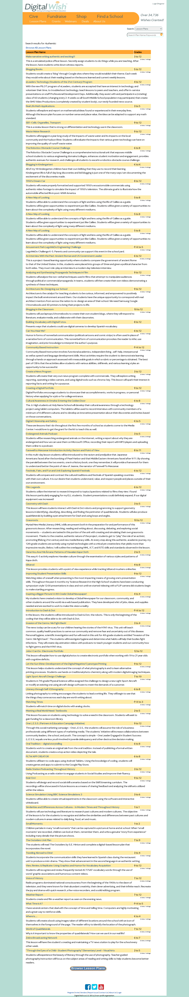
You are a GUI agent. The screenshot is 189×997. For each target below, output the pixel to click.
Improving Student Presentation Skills (46, 573)
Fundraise (56, 16)
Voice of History (34, 878)
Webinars (71, 21)
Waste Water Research (38, 131)
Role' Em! (31, 777)
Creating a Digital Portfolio (40, 388)
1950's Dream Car (35, 181)
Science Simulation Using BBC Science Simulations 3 (54, 794)
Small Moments (34, 823)
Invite (77, 992)
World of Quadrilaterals (38, 928)
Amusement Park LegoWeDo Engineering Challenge (53, 247)
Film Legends (33, 487)
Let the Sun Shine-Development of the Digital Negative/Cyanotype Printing (66, 663)
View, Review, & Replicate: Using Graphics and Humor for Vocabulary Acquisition (68, 865)
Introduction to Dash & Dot (40, 610)
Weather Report (34, 894)
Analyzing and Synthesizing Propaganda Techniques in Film (57, 272)
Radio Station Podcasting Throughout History (50, 769)
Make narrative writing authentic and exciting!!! (50, 56)
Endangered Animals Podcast (41, 433)
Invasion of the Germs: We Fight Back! (46, 623)
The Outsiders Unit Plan (38, 840)
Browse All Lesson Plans (38, 47)
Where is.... (31, 916)
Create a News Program (38, 371)
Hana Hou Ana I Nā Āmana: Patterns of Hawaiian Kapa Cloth (57, 552)
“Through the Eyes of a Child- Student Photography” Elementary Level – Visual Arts (70, 950)
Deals (85, 21)
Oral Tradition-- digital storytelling (44, 743)
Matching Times (34, 701)
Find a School (110, 16)
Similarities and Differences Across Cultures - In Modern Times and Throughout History (72, 807)
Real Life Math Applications (40, 106)
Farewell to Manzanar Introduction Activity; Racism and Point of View (62, 450)
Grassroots (32, 520)
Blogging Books (34, 69)
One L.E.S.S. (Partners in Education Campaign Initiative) (55, 723)
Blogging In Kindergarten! (39, 164)
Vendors (83, 992)
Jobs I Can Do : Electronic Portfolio (44, 651)
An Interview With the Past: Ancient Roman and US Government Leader (64, 255)
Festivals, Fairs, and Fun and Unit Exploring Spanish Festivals (58, 470)
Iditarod (30, 564)
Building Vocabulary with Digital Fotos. (46, 322)
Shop (81, 16)
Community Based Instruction (42, 347)
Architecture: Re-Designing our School (46, 289)
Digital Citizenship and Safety (41, 421)
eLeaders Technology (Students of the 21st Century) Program (59, 81)
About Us (99, 21)
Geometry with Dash (37, 503)
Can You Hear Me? (35, 330)
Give (33, 16)
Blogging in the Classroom (40, 309)
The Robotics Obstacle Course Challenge (48, 148)
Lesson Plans (38, 21)
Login (155, 3)
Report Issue (93, 992)
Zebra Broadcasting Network (41, 937)
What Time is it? (34, 903)
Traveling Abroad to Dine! (39, 852)
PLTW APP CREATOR (37, 756)
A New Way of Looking (37, 197)
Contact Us (103, 992)
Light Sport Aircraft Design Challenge (46, 676)
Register (161, 3)
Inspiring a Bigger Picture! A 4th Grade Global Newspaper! (56, 593)
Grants (56, 21)
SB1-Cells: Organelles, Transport (43, 122)
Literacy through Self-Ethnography (44, 689)
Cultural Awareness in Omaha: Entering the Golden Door (55, 400)
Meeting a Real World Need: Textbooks (46, 710)
